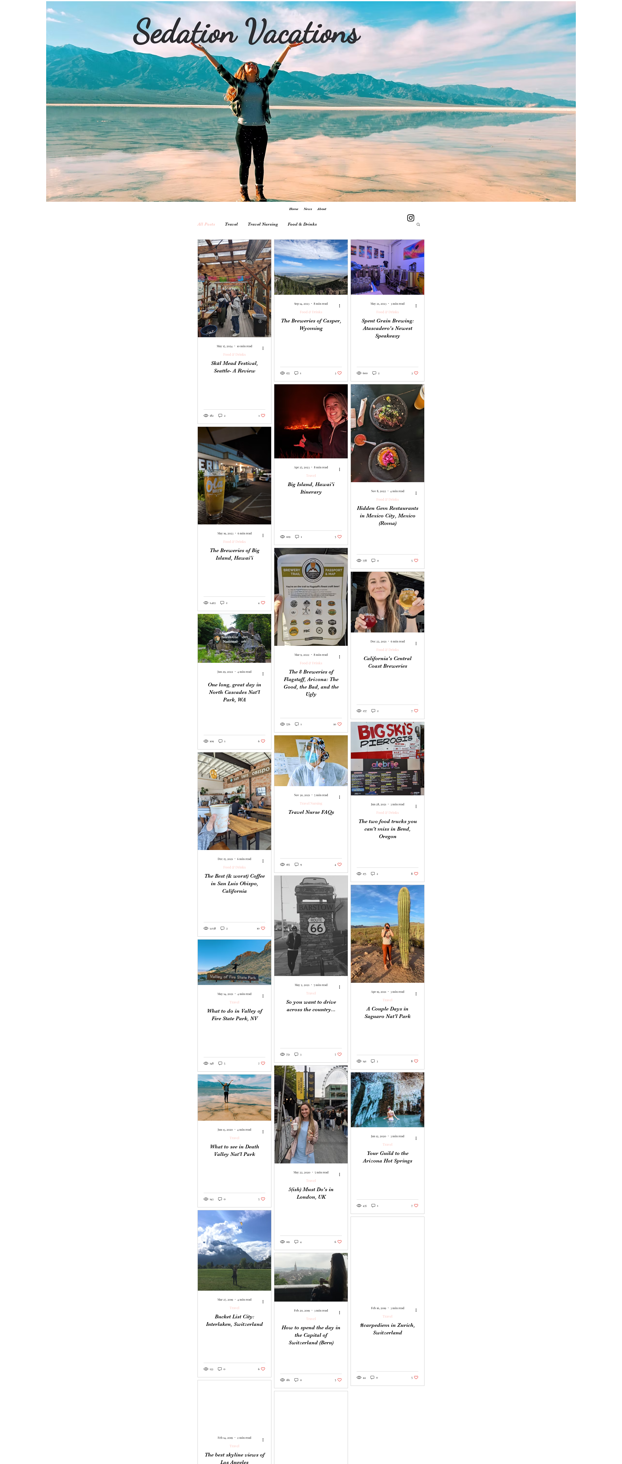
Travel (231, 224)
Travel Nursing (263, 224)
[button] (418, 224)
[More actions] (265, 348)
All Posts (206, 224)
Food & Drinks (302, 224)
